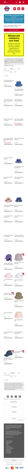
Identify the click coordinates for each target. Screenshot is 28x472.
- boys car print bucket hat (18, 206)
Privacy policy (8, 449)
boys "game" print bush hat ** (19, 263)
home (5, 25)
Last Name (14, 411)
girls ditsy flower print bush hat (8, 216)
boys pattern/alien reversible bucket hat (19, 90)
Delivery (7, 445)
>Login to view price (8, 86)
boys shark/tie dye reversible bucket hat (9, 81)
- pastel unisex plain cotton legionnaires (19, 236)
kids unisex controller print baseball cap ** (8, 359)
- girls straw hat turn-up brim (8, 120)
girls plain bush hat (8, 313)
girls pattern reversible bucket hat (18, 100)
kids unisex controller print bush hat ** (8, 294)
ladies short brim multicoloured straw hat (18, 120)
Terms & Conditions (9, 448)
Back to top (14, 460)
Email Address (14, 402)
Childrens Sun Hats (14, 26)
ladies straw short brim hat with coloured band (8, 139)
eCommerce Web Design (10, 464)
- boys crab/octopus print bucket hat (9, 206)
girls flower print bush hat (18, 216)
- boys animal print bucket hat (19, 139)
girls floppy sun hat (8, 280)
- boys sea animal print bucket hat (18, 178)
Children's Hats (10, 25)
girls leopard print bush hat (19, 301)
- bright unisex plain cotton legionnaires (8, 264)
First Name (14, 406)
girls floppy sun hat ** (18, 280)
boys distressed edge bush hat (18, 333)
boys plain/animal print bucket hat (19, 167)
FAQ (7, 444)
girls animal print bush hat (8, 158)
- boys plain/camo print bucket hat (8, 236)
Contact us (8, 443)
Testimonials (8, 453)
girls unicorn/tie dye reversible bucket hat (8, 101)
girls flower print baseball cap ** (18, 352)
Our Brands (8, 450)
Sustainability (8, 451)
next (7, 75)
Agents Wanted (9, 442)
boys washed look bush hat (8, 333)
